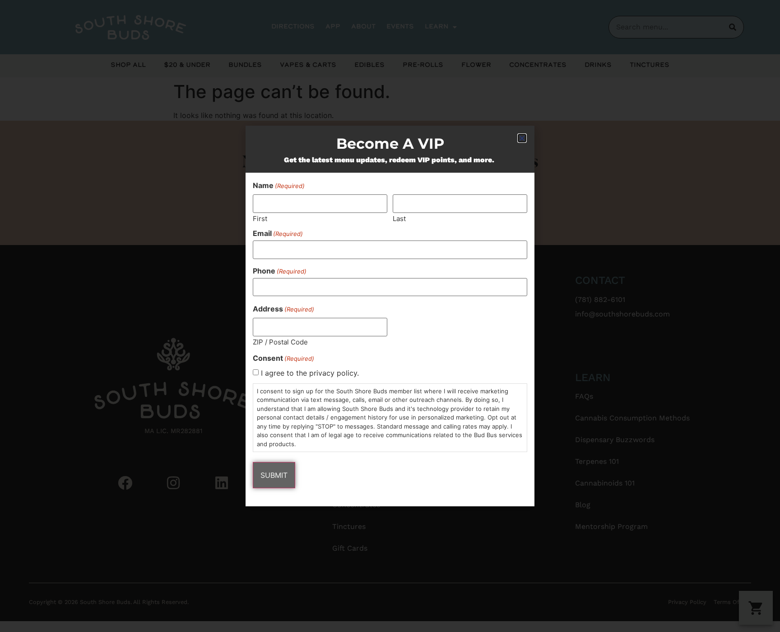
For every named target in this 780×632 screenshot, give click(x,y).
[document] (390, 316)
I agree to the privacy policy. (310, 373)
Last (399, 218)
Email (278, 233)
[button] (522, 138)
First (260, 218)
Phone (279, 270)
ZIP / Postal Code (280, 341)
